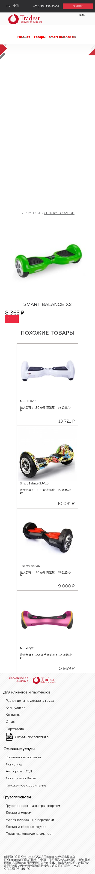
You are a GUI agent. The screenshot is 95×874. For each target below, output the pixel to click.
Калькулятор (16, 708)
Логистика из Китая (21, 778)
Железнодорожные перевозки (30, 820)
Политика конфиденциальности (30, 833)
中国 (16, 6)
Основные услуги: (19, 749)
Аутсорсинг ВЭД (19, 771)
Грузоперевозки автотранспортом (33, 805)
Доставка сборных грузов (26, 827)
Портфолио (15, 729)
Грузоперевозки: (18, 797)
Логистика (14, 764)
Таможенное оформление (26, 785)
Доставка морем (18, 812)
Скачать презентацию (32, 737)
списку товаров (59, 213)
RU (8, 6)
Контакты (13, 715)
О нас (10, 721)
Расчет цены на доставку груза (30, 700)
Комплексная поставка (23, 757)
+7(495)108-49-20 (16, 869)
